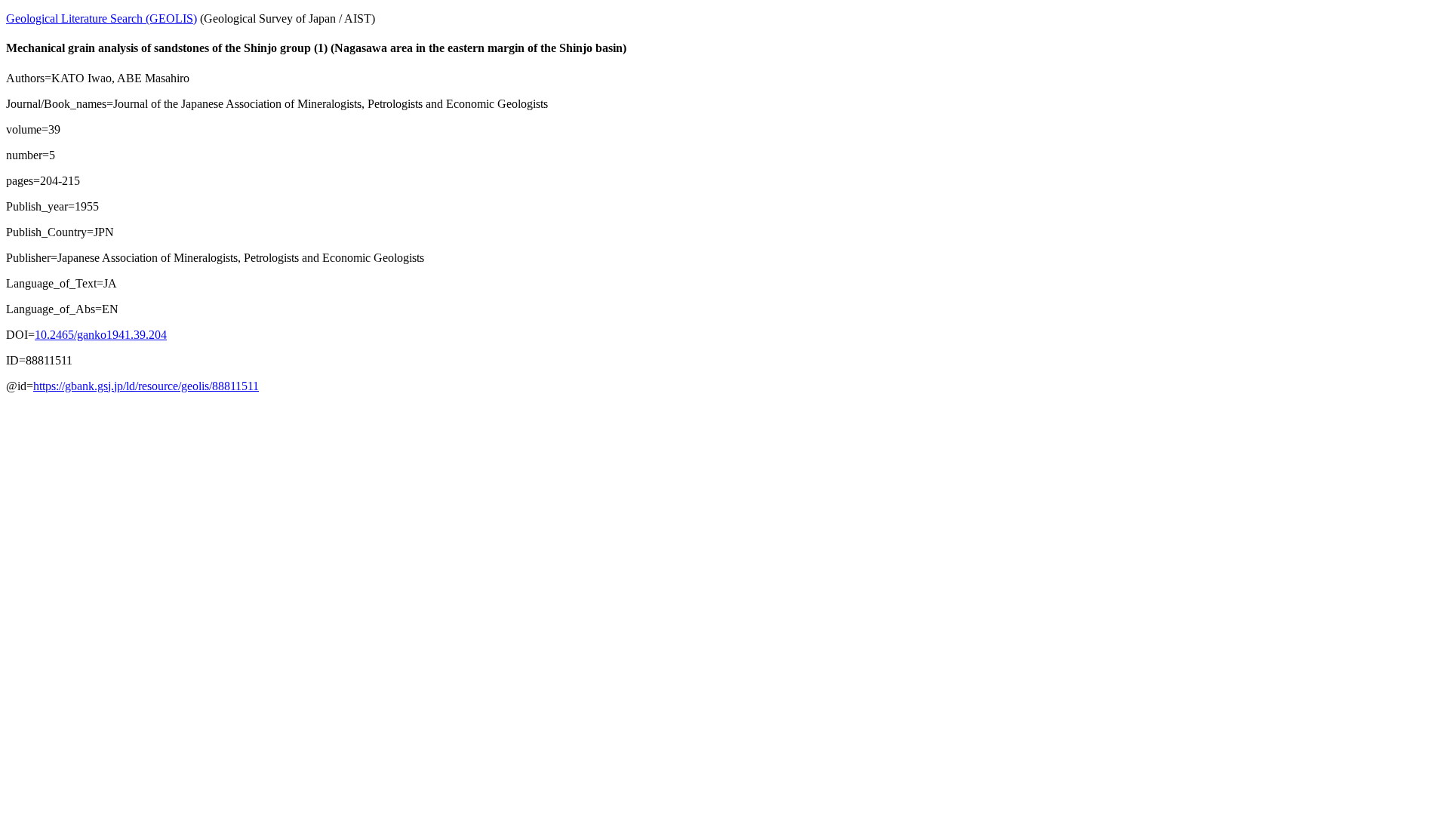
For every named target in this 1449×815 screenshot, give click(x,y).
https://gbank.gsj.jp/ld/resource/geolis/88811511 (146, 386)
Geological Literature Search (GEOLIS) (101, 18)
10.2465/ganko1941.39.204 (101, 334)
